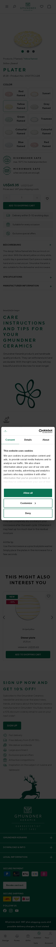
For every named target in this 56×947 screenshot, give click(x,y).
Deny (28, 513)
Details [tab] (28, 439)
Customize (26, 503)
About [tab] (45, 439)
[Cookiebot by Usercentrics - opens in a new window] (39, 431)
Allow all (28, 493)
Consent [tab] (10, 439)
